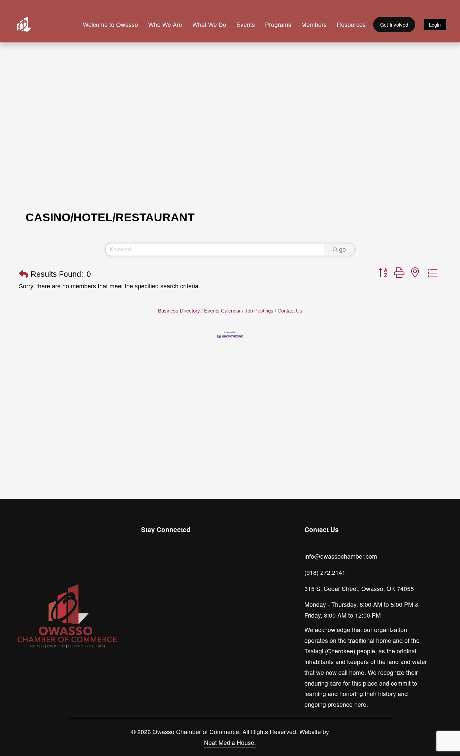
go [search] (342, 249)
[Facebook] (163, 562)
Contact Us (289, 311)
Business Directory (179, 311)
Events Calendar (222, 311)
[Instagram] (147, 562)
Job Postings (259, 311)
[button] (23, 275)
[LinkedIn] (178, 562)
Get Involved (394, 24)
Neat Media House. (230, 742)
